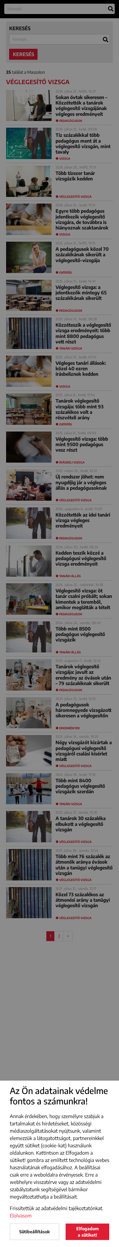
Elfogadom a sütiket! (87, 1232)
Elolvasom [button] (21, 1216)
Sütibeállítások (34, 1231)
